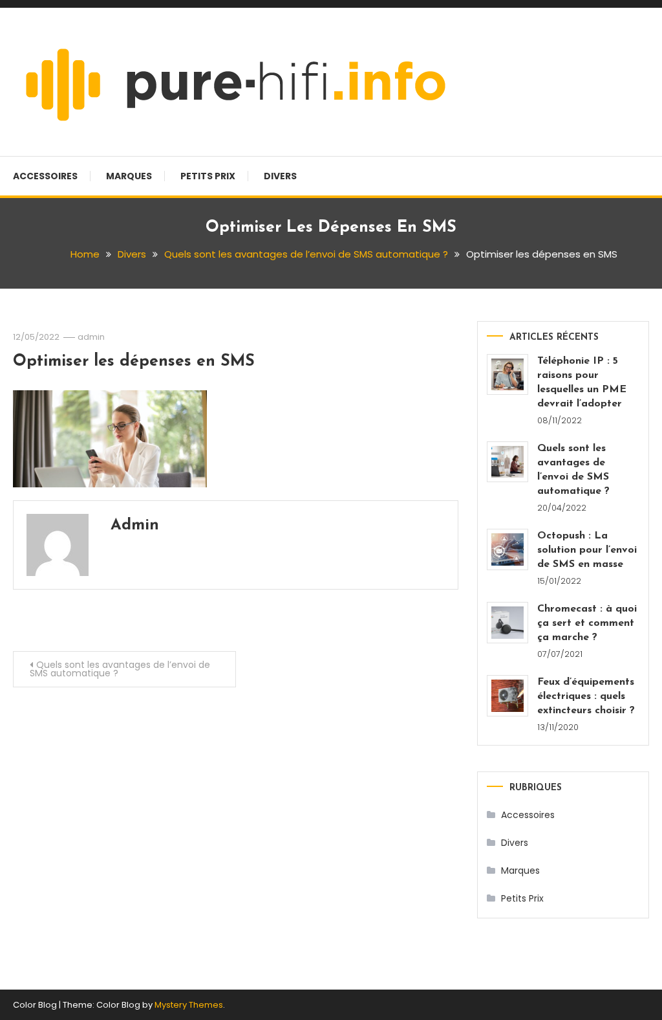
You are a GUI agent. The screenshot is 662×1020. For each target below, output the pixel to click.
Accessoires (45, 176)
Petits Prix (207, 176)
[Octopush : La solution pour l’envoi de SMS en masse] (507, 549)
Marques (129, 176)
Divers (280, 176)
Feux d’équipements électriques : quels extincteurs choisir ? (586, 696)
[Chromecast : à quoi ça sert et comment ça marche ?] (507, 622)
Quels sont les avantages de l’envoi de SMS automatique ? (120, 669)
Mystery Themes (189, 1005)
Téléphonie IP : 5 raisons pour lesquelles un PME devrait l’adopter (581, 382)
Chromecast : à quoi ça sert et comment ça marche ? (587, 623)
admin (91, 337)
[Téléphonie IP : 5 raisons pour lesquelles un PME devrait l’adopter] (507, 374)
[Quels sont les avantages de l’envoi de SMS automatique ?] (507, 462)
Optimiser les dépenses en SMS (134, 361)
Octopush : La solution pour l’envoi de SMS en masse (587, 550)
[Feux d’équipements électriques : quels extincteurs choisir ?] (507, 695)
